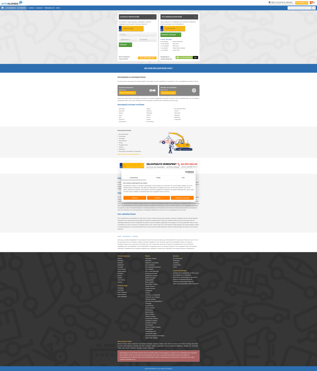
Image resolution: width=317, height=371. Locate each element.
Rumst (148, 117)
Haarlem (154, 346)
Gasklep (121, 147)
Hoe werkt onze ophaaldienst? (153, 301)
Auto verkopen (21, 8)
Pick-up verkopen (150, 308)
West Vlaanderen (122, 296)
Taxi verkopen (149, 325)
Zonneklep (122, 138)
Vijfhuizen (133, 348)
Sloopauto (31, 8)
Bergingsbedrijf (149, 280)
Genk (140, 346)
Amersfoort (135, 344)
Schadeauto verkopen (151, 320)
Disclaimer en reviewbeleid (152, 295)
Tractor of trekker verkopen (153, 327)
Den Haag (188, 344)
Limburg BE (121, 290)
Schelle (149, 119)
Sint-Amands (150, 121)
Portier (121, 143)
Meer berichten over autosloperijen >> (129, 154)
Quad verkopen (149, 312)
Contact (147, 293)
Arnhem (161, 344)
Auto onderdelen (11, 8)
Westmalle (177, 113)
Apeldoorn (156, 344)
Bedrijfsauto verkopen (151, 275)
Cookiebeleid (148, 290)
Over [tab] (183, 177)
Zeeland (120, 278)
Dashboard (122, 149)
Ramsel (149, 115)
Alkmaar (120, 344)
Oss (190, 346)
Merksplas (149, 113)
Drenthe (120, 258)
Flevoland (120, 260)
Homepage (148, 303)
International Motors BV (185, 279)
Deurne (121, 113)
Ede (125, 346)
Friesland (120, 263)
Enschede (135, 346)
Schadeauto (39, 8)
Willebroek (177, 117)
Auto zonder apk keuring (152, 271)
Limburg (120, 282)
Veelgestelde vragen (151, 333)
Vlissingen (139, 348)
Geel (120, 117)
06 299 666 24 (302, 3)
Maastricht (173, 346)
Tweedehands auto (49, 8)
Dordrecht (120, 346)
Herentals (121, 119)
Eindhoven (129, 346)
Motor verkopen (149, 314)
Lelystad (167, 346)
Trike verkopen (149, 329)
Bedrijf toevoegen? (150, 278)
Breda (169, 344)
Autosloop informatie (151, 273)
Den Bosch (175, 344)
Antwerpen (122, 108)
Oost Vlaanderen (122, 292)
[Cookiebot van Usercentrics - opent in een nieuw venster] (186, 172)
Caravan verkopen (150, 288)
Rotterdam (195, 346)
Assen (165, 344)
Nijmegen (186, 346)
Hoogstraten (122, 121)
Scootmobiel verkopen (151, 318)
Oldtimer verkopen (150, 316)
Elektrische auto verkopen (152, 297)
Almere (129, 344)
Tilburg (119, 348)
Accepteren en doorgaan (182, 198)
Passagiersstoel (123, 145)
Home (119, 236)
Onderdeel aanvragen (168, 35)
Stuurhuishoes (123, 140)
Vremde (176, 111)
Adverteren (148, 260)
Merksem (149, 111)
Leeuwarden (160, 346)
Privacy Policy (149, 310)
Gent (143, 346)
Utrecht (120, 275)
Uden (123, 348)
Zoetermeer (150, 348)
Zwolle (145, 348)
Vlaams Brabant (122, 294)
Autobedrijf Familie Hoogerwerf (190, 283)
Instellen (157, 198)
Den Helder (195, 344)
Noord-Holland (122, 271)
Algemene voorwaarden (151, 263)
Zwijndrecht (177, 119)
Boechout (121, 111)
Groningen (120, 267)
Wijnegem (177, 115)
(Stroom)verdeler (123, 134)
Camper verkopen (150, 286)
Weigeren (135, 198)
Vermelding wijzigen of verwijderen (155, 335)
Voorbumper (122, 136)
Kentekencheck (149, 305)
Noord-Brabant (122, 269)
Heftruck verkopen (150, 299)
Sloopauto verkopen (151, 323)
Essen (120, 115)
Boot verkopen (149, 282)
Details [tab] (159, 177)
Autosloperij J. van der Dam (189, 277)
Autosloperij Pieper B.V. (187, 281)
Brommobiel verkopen (151, 284)
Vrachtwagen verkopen (151, 338)
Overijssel (120, 273)
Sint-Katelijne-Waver (180, 108)
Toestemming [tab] (134, 177)
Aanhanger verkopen (150, 258)
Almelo (125, 344)
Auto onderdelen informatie (153, 267)
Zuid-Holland (121, 280)
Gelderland (121, 265)
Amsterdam (142, 344)
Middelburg (180, 346)
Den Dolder (182, 344)
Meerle (148, 108)
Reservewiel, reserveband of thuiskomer (130, 151)
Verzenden (123, 45)
